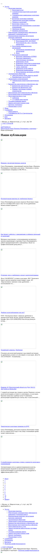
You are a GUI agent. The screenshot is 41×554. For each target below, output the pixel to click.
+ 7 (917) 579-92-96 (7, 123)
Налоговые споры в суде (20, 24)
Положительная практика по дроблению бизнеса (17, 198)
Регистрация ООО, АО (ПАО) (26, 41)
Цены (6, 108)
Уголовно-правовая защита (17, 101)
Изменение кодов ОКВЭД (24, 68)
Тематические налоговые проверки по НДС (15, 426)
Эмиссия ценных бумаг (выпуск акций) (25, 75)
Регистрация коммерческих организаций (25, 39)
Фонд (18, 53)
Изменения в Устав (22, 61)
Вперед (7, 499)
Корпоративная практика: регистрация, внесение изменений (21, 36)
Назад (6, 479)
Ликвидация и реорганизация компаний (21, 521)
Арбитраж (15, 98)
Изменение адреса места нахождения (28, 63)
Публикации (9, 115)
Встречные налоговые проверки (22, 18)
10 (5, 496)
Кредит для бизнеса (14, 535)
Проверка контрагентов (20, 30)
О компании (9, 110)
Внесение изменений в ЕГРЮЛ (26, 56)
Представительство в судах (17, 96)
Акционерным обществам (16, 73)
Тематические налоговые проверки (23, 20)
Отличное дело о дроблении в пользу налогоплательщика (19, 275)
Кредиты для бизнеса (15, 104)
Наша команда (13, 111)
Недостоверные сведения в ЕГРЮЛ (27, 72)
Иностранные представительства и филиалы (22, 92)
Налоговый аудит (18, 10)
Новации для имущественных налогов (13, 163)
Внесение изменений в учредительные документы (25, 59)
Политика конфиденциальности (15, 544)
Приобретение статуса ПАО (21, 77)
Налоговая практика (15, 8)
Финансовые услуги (15, 106)
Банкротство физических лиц (21, 87)
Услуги (7, 6)
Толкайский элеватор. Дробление (12, 350)
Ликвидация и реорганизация (18, 79)
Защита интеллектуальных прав (18, 103)
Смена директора (21, 67)
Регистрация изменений (20, 55)
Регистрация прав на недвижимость (20, 94)
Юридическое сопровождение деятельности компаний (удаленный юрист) (22, 33)
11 (5, 497)
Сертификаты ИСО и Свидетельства (20, 113)
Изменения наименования (24, 70)
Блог (6, 117)
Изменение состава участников (26, 65)
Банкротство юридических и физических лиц (23, 84)
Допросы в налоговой (19, 22)
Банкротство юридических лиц (22, 86)
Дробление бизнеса (18, 29)
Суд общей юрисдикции (20, 99)
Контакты (8, 118)
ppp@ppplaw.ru (5, 127)
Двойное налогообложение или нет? (13, 312)
